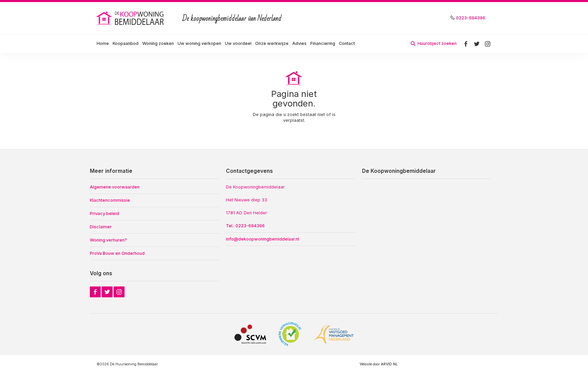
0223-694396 (470, 17)
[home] (130, 18)
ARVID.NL (389, 364)
